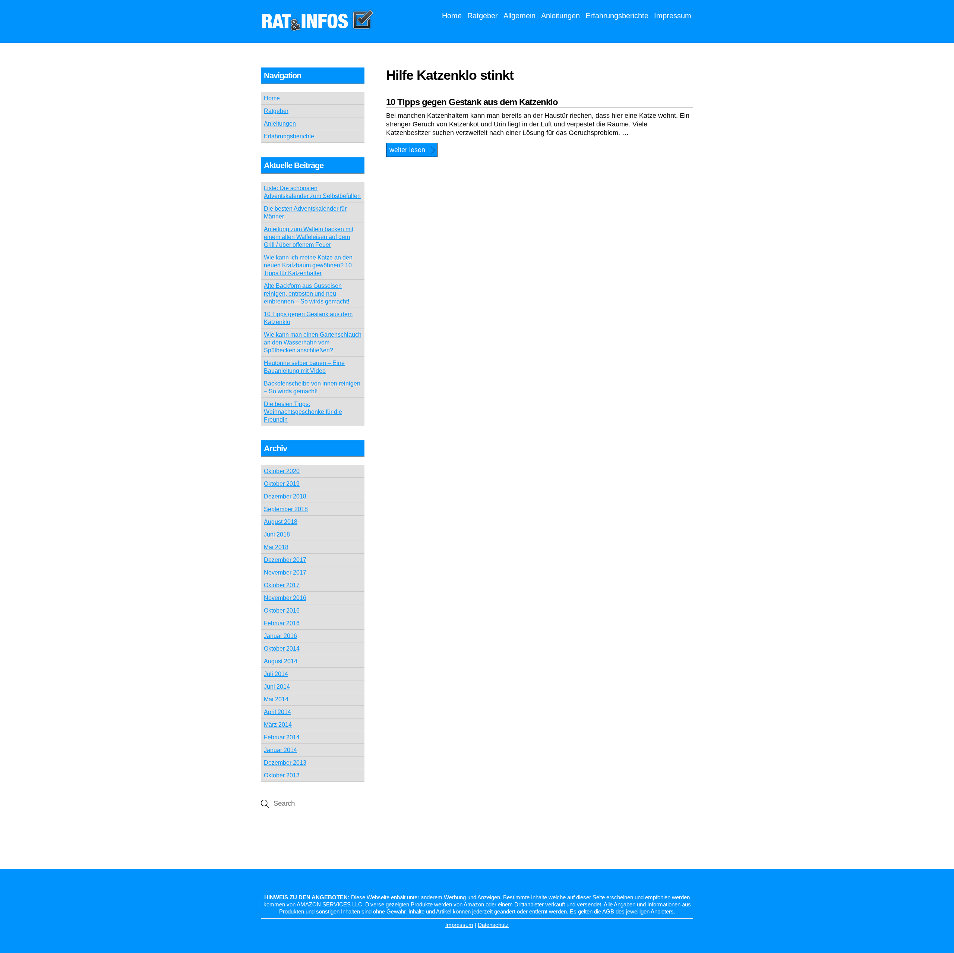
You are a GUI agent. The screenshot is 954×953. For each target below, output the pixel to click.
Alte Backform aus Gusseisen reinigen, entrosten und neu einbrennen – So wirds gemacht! (306, 294)
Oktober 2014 (282, 648)
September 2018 (286, 509)
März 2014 (278, 724)
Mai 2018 (276, 547)
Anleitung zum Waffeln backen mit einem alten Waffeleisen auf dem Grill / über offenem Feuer (308, 237)
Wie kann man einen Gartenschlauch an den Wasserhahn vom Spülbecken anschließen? (312, 342)
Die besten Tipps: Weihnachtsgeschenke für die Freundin (303, 412)
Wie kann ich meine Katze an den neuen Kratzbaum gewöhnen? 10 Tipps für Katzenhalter (308, 265)
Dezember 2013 (285, 762)
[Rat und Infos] (317, 27)
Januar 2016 (280, 636)
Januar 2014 (280, 750)
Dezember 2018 (285, 496)
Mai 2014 (276, 699)
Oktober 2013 (282, 775)
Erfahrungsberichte (616, 16)
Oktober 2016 (282, 610)
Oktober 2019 (282, 484)
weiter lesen (407, 150)
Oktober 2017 (282, 585)
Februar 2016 (282, 623)
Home (452, 16)
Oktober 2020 (282, 471)
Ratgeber (482, 16)
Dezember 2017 (285, 560)
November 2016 (285, 598)
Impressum (672, 16)
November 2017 (285, 572)
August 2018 (280, 522)
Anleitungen (560, 16)
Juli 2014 (276, 674)
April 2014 (277, 712)
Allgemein (519, 16)
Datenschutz (493, 925)
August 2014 (280, 661)
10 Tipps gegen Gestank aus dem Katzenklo (472, 102)
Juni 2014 (277, 686)
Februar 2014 (282, 737)
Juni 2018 (277, 534)
